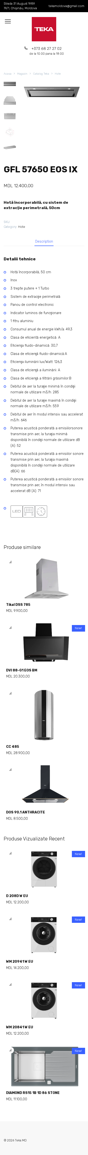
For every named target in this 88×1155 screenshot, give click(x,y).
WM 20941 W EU (19, 962)
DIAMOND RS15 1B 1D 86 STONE (33, 1093)
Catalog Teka (41, 73)
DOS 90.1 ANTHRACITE (25, 812)
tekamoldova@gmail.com (66, 6)
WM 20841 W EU (19, 1027)
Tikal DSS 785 (18, 605)
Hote (58, 73)
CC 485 (12, 747)
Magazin (22, 73)
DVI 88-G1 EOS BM (21, 670)
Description (44, 241)
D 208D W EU (17, 896)
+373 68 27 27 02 (46, 50)
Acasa (7, 73)
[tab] (44, 241)
